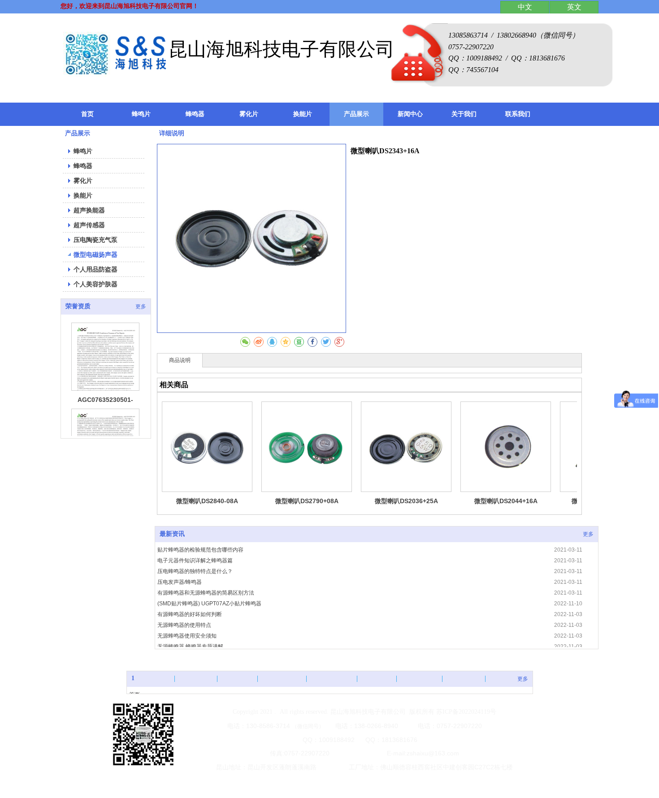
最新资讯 (172, 534)
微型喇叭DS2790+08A (306, 501)
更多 (140, 306)
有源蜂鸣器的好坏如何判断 (189, 614)
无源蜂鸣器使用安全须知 (187, 636)
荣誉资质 (78, 306)
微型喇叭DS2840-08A (207, 501)
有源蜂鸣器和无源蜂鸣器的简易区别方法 (205, 593)
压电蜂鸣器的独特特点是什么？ (195, 571)
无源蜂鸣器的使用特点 (184, 625)
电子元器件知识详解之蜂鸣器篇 (195, 560)
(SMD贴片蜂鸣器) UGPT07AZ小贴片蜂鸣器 (209, 603)
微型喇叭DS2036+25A (406, 501)
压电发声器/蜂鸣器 (179, 582)
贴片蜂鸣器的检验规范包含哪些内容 (200, 550)
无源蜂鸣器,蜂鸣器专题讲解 (190, 646)
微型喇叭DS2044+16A (506, 501)
